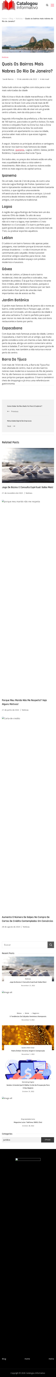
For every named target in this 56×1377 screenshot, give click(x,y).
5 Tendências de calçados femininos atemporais (28, 1016)
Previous (14, 411)
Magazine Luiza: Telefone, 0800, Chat (28, 1122)
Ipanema (19, 149)
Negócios (36, 1013)
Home (27, 1359)
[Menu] (52, 5)
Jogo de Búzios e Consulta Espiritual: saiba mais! (27, 487)
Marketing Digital (28, 1082)
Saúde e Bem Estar (28, 1048)
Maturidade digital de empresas (19, 421)
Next (9, 426)
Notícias (5, 57)
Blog (4, 1359)
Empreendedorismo (28, 1119)
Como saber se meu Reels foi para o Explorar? (24, 406)
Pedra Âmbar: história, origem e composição (28, 1051)
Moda (27, 1013)
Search (51, 945)
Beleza (19, 1013)
